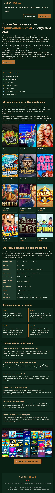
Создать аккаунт (44, 16)
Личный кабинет (30, 16)
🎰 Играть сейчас (8, 62)
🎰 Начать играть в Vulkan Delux (27, 461)
